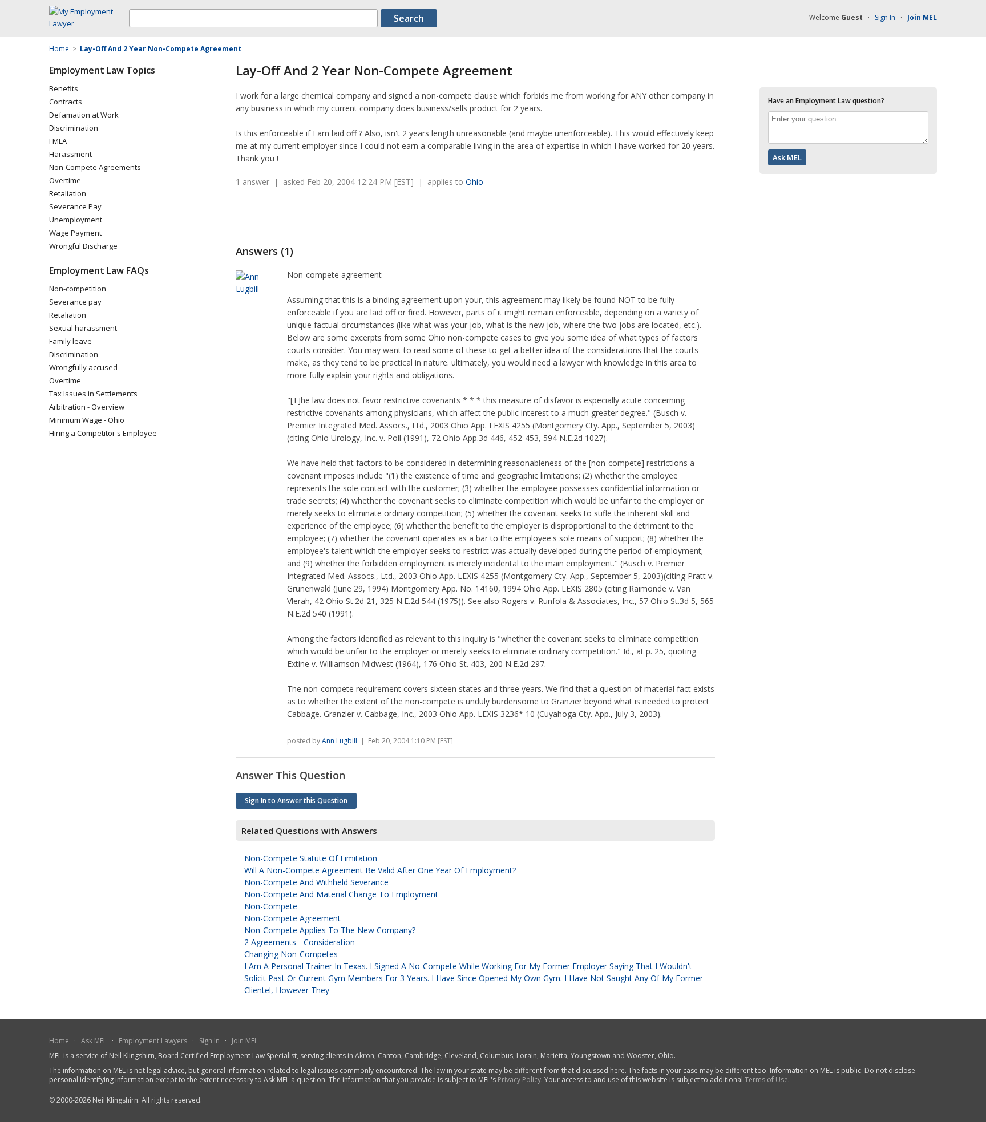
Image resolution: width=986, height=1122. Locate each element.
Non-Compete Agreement (292, 918)
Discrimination (73, 128)
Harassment (70, 154)
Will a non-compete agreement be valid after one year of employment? (380, 870)
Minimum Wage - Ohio (86, 420)
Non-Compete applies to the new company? (329, 930)
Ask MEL (94, 1041)
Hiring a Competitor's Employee (103, 433)
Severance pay (75, 302)
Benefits (63, 88)
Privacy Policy (519, 1079)
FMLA (58, 141)
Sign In (885, 17)
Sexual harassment (83, 328)
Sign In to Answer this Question (296, 800)
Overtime (65, 180)
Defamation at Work (84, 115)
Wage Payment (75, 233)
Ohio (474, 181)
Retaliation (67, 193)
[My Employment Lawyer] (89, 23)
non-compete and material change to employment (341, 894)
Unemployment (75, 219)
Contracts (65, 101)
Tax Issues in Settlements (93, 393)
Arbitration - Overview (86, 407)
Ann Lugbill (339, 741)
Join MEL (245, 1041)
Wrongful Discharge (83, 246)
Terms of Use (766, 1079)
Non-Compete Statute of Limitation (310, 858)
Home (59, 1041)
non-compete (270, 906)
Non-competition (77, 288)
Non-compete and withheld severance (316, 882)
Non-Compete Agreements (95, 167)
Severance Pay (75, 206)
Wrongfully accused (83, 367)
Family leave (70, 341)
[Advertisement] (369, 216)
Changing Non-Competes (291, 954)
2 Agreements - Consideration (299, 942)
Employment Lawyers (153, 1041)
